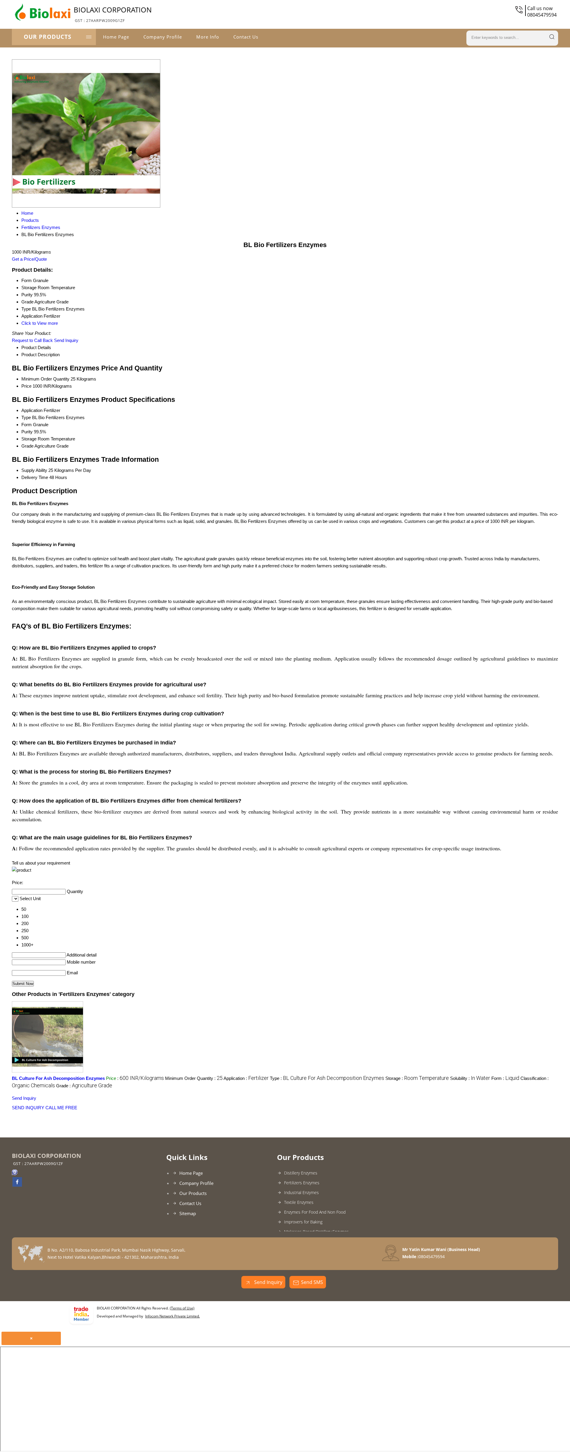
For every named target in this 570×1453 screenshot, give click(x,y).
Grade (27, 445)
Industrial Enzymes (301, 1192)
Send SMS (312, 1282)
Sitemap (187, 1213)
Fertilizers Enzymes (301, 1182)
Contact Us (245, 37)
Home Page (116, 37)
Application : (246, 1078)
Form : (505, 1078)
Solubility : (470, 1078)
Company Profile (162, 37)
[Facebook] (17, 1185)
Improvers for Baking (303, 1222)
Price (26, 386)
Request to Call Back (32, 340)
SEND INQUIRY (28, 1107)
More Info (207, 37)
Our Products (47, 37)
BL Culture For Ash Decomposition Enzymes (58, 1078)
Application (31, 410)
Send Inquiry (66, 340)
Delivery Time (34, 477)
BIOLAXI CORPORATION (113, 14)
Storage (29, 438)
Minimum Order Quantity (45, 378)
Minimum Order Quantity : (194, 1078)
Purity (27, 431)
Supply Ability (34, 470)
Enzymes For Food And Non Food (315, 1212)
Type (26, 417)
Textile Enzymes (299, 1202)
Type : (327, 1078)
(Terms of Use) (182, 1308)
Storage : (417, 1078)
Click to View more (39, 323)
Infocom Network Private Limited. (172, 1316)
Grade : (84, 1085)
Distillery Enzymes (300, 1173)
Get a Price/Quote (29, 259)
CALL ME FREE (61, 1107)
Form (26, 424)
